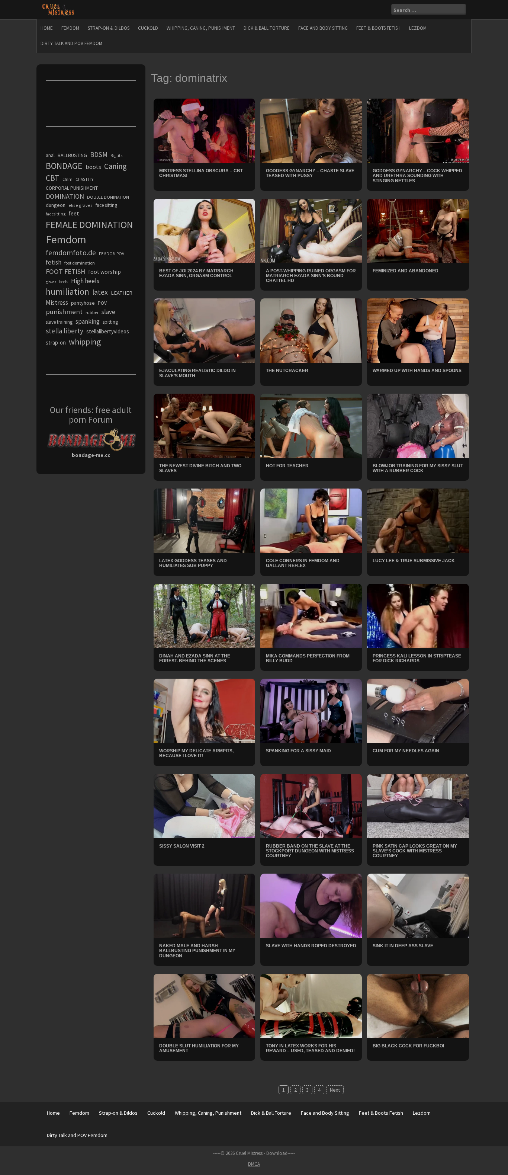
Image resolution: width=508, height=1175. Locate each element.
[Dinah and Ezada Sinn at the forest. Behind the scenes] (204, 615)
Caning (115, 166)
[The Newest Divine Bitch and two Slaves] (204, 425)
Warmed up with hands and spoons (417, 370)
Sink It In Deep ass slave (403, 945)
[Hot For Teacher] (311, 425)
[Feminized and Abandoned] (418, 230)
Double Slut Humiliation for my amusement (199, 1048)
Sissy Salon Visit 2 (182, 846)
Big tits (116, 155)
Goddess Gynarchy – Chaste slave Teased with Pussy (310, 173)
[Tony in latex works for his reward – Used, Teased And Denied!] (311, 1005)
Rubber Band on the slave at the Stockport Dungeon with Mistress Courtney (310, 850)
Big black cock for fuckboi (408, 1045)
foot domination (79, 263)
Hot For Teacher (287, 465)
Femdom (70, 28)
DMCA (254, 1164)
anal (50, 155)
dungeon (55, 205)
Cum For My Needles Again (406, 750)
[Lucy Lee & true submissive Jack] (418, 520)
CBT (53, 178)
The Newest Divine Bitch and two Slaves (200, 468)
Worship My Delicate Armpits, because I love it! (196, 753)
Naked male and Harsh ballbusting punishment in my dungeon (197, 950)
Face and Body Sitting (323, 28)
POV (102, 303)
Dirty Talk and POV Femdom (71, 43)
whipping (85, 341)
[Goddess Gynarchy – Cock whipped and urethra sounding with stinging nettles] (418, 130)
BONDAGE (64, 166)
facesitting (55, 214)
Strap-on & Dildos (108, 28)
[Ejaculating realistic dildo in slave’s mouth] (204, 330)
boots (93, 166)
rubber (92, 312)
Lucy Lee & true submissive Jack (414, 560)
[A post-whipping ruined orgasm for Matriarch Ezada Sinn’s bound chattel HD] (311, 230)
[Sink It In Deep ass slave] (418, 905)
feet (73, 213)
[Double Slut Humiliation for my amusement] (204, 1005)
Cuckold (148, 28)
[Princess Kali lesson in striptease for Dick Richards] (418, 615)
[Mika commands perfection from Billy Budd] (311, 615)
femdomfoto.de (71, 252)
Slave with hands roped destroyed (311, 945)
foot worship (104, 271)
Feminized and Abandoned (405, 270)
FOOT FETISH (65, 271)
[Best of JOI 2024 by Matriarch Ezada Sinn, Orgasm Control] (204, 230)
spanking (87, 321)
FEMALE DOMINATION (89, 224)
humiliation (67, 291)
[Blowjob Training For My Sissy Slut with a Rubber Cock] (418, 425)
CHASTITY (84, 179)
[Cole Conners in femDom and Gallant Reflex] (311, 520)
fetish (53, 262)
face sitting (106, 205)
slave (108, 312)
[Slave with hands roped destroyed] (311, 905)
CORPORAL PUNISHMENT (72, 188)
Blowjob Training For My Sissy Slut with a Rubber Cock (418, 468)
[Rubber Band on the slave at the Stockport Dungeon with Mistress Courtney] (311, 805)
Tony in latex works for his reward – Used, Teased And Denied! (310, 1048)
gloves (51, 281)
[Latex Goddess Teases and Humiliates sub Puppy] (204, 520)
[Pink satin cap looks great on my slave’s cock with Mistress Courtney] (418, 805)
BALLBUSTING (72, 155)
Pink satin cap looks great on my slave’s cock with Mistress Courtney (415, 850)
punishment (64, 311)
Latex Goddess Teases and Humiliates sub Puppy (193, 563)
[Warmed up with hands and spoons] (418, 330)
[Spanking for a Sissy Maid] (311, 710)
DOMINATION (65, 196)
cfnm (67, 179)
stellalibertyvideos (107, 331)
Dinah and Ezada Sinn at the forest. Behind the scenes (194, 658)
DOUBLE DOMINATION (108, 197)
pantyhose (83, 303)
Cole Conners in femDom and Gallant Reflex (303, 563)
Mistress (57, 302)
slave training (59, 322)
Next (335, 1089)
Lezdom (418, 28)
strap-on (56, 342)
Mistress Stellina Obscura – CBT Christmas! (201, 173)
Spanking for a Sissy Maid (298, 750)
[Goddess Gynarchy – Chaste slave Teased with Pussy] (311, 130)
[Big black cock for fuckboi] (418, 1005)
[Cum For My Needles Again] (418, 710)
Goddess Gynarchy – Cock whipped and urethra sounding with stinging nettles (417, 175)
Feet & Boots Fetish (378, 28)
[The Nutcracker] (311, 330)
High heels (85, 281)
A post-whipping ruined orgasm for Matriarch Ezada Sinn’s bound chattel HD (311, 275)
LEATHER (121, 292)
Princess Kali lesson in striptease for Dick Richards (417, 658)
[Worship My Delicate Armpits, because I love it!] (204, 710)
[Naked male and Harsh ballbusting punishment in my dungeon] (204, 905)
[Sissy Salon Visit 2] (204, 805)
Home (47, 28)
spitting (110, 322)
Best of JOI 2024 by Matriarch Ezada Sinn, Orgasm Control (196, 273)
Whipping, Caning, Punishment (201, 28)
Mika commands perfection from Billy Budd (308, 658)
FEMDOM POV (111, 253)
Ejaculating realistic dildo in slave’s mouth (197, 373)
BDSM (98, 154)
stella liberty (64, 330)
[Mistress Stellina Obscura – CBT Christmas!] (204, 130)
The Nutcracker (287, 370)
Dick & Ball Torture (267, 28)
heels (63, 281)
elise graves (80, 205)
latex (100, 292)
